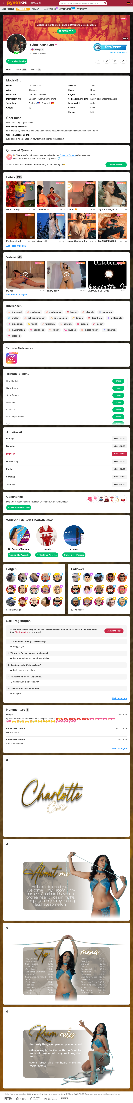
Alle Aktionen (50, 9)
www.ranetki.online (39, 1094)
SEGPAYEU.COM (80, 1094)
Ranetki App (82, 9)
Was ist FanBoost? (118, 52)
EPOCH (67, 1094)
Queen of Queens (68, 155)
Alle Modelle (8, 9)
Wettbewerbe (65, 9)
